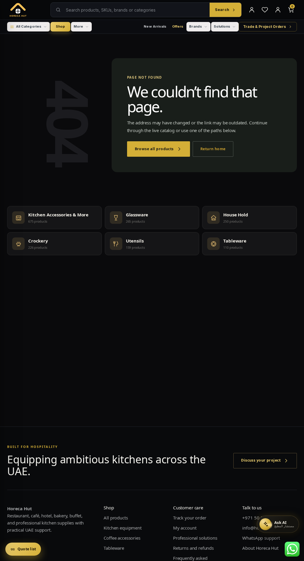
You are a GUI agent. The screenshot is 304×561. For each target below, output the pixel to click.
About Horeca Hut (260, 548)
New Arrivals (155, 26)
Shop (60, 26)
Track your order (189, 518)
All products (116, 518)
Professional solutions (195, 538)
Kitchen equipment (122, 528)
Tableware (114, 548)
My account (185, 528)
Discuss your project (261, 460)
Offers (177, 26)
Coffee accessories (122, 538)
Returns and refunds (193, 548)
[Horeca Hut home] (26, 9)
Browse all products (154, 148)
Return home (213, 148)
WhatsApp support (261, 538)
